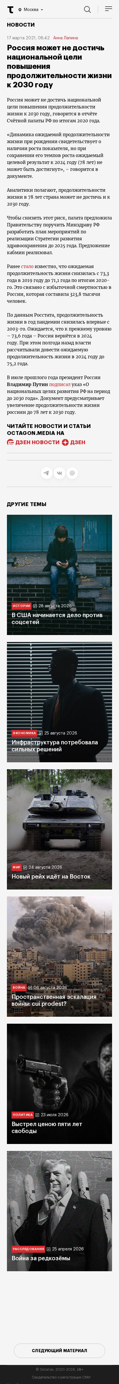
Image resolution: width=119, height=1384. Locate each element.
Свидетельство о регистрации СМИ (61, 1377)
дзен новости (38, 442)
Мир (17, 867)
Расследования (28, 1249)
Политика (23, 1115)
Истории (21, 606)
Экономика (24, 733)
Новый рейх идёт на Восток (51, 877)
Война (19, 987)
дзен (77, 442)
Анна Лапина (65, 38)
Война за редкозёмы (41, 1258)
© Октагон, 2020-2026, (59, 1369)
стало (27, 266)
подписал (59, 384)
